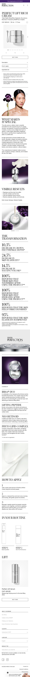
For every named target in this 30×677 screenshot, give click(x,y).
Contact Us (25, 666)
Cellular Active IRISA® (7, 617)
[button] (19, 675)
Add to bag (15, 57)
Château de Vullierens (7, 621)
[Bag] (23, 5)
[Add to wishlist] (27, 22)
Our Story (4, 614)
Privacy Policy (25, 671)
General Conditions (23, 669)
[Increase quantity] (23, 53)
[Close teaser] (7, 672)
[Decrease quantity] (6, 53)
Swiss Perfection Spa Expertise (10, 624)
